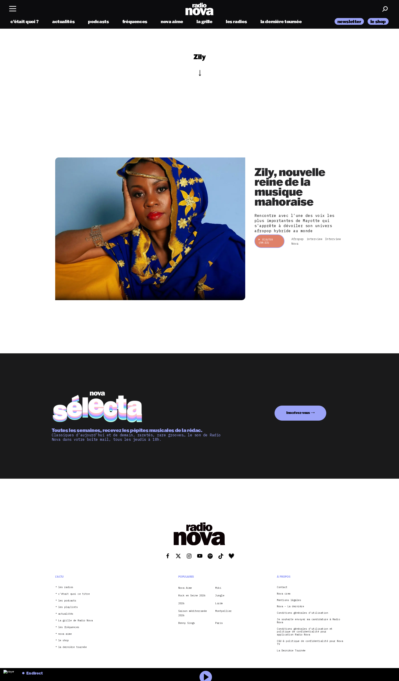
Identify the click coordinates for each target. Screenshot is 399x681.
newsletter (349, 21)
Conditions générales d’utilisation (302, 612)
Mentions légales (289, 600)
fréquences (134, 21)
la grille (204, 21)
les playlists (68, 607)
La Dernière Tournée (291, 650)
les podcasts (67, 600)
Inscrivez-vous (298, 412)
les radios (236, 21)
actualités (63, 21)
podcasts (98, 21)
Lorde (219, 603)
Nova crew (283, 593)
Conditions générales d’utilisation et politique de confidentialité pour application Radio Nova (304, 631)
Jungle (219, 595)
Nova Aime (185, 587)
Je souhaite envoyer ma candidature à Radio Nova (308, 621)
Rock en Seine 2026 (191, 595)
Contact (282, 587)
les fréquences (68, 627)
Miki (218, 587)
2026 (181, 603)
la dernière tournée (281, 21)
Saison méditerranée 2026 (192, 613)
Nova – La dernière (290, 606)
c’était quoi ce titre (74, 593)
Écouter (266, 241)
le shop (378, 21)
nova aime (172, 21)
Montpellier (223, 611)
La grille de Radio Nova (75, 620)
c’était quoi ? (24, 21)
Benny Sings (186, 623)
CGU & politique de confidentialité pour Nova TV (310, 643)
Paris (219, 623)
